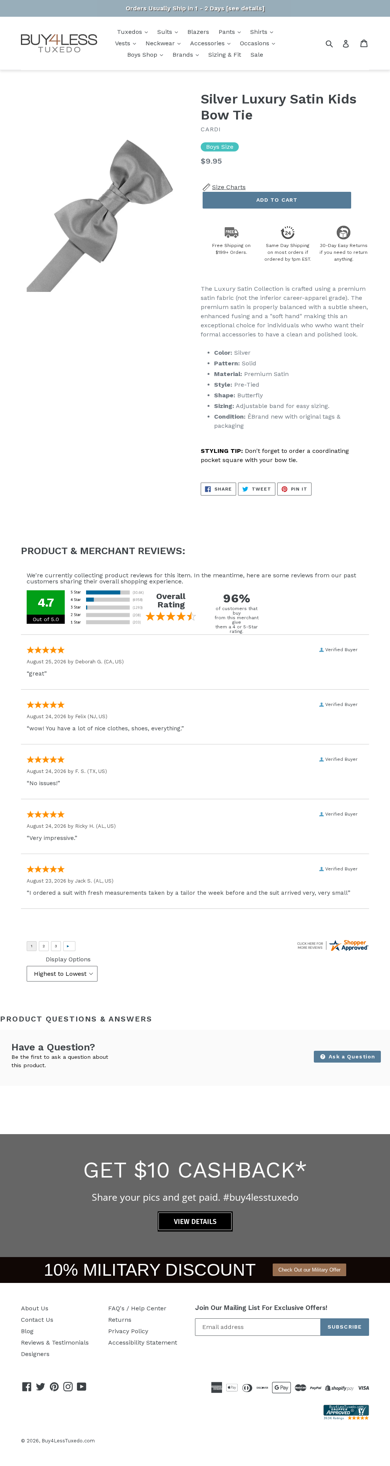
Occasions (255, 43)
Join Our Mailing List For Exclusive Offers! (261, 1307)
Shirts (259, 31)
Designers (35, 1354)
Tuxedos (130, 31)
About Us (34, 1308)
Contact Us (37, 1319)
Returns (119, 1319)
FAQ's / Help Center (137, 1308)
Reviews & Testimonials (55, 1342)
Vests (123, 43)
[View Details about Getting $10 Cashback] (195, 1229)
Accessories (208, 43)
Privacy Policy (128, 1331)
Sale (257, 54)
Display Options (68, 959)
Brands (184, 54)
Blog (27, 1331)
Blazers (198, 31)
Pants (228, 31)
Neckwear (161, 43)
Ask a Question (351, 1056)
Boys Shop (143, 54)
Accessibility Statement (142, 1342)
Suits (165, 31)
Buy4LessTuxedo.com (68, 1441)
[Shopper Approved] (346, 1417)
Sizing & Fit (224, 54)
